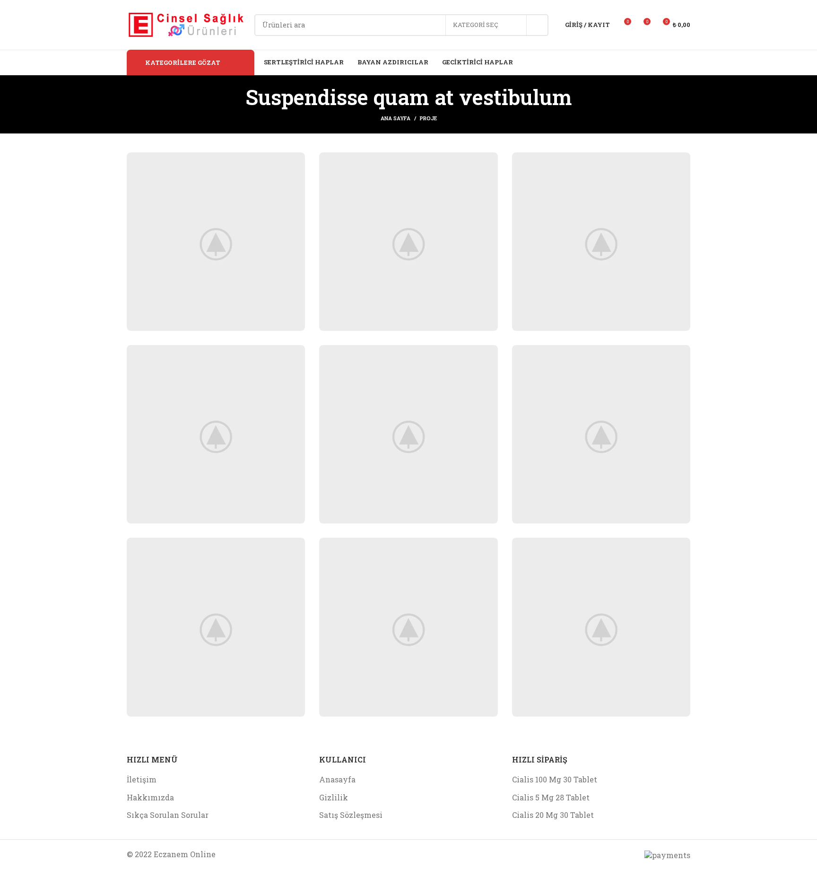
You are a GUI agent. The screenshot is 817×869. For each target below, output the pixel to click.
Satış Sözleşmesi (350, 815)
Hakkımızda (150, 797)
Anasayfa (337, 779)
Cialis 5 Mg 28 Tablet (551, 797)
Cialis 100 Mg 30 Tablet (554, 779)
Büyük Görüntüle (293, 163)
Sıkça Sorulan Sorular (168, 815)
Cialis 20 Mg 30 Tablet (553, 815)
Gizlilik (333, 797)
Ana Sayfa (395, 118)
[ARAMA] (537, 25)
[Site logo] (186, 24)
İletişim (141, 779)
